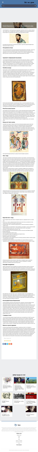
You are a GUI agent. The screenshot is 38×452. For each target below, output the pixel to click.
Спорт (19, 443)
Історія (19, 436)
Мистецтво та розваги (19, 441)
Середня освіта (9, 338)
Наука (19, 437)
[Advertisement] (19, 15)
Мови (19, 439)
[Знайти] (35, 6)
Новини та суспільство (19, 440)
